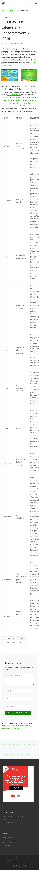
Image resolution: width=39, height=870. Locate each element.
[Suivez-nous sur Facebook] (13, 866)
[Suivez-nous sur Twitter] (19, 866)
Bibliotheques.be (8, 837)
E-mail (9, 699)
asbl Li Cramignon (22, 100)
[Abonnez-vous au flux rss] (22, 866)
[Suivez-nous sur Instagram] (16, 866)
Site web (10, 707)
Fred (5, 43)
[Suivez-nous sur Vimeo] (25, 866)
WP (13, 861)
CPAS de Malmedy (14, 95)
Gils (33, 100)
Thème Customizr (29, 861)
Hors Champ (6, 819)
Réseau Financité (8, 100)
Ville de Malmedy (8, 846)
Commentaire (13, 676)
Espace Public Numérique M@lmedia (13, 816)
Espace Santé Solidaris (10, 103)
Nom (8, 691)
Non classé (10, 11)
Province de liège (8, 843)
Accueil (4, 11)
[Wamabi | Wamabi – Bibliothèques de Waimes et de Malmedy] (3, 3)
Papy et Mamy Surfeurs (9, 822)
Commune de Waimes (9, 840)
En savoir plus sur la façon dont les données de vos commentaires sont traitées (18, 725)
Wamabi (15, 858)
